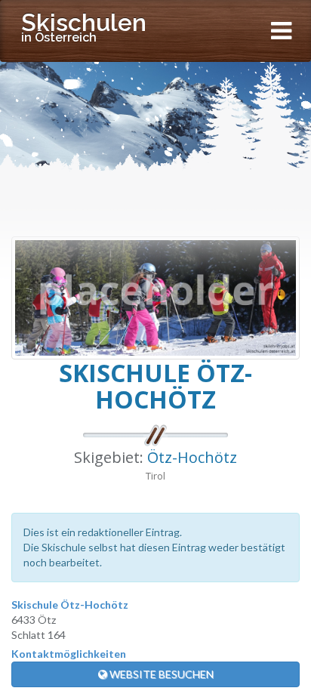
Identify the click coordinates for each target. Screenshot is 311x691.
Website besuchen (160, 674)
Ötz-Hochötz (192, 457)
